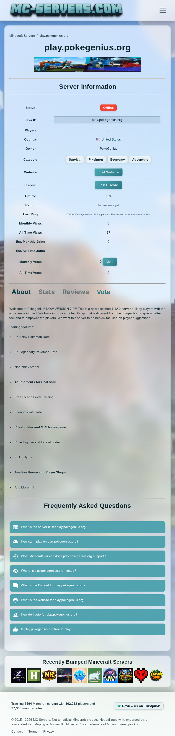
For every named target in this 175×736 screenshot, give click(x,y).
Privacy (48, 731)
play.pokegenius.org (107, 120)
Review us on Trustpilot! (141, 706)
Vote (109, 262)
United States (111, 139)
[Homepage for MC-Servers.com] (66, 10)
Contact (17, 731)
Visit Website (108, 172)
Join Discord (108, 185)
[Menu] (163, 10)
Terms (32, 731)
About (21, 292)
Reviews (76, 292)
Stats (47, 292)
